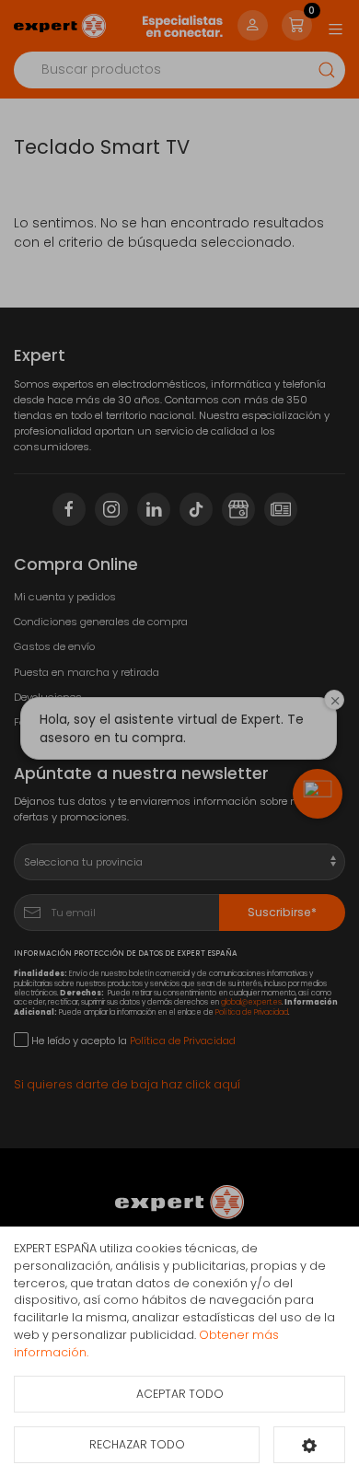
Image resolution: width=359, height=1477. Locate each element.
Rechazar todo (137, 1444)
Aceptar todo (180, 1393)
